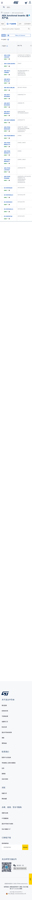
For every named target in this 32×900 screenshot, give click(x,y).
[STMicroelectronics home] (16, 2)
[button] (2, 2)
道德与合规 (5, 813)
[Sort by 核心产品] (31, 46)
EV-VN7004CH (8, 202)
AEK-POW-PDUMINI (7, 177)
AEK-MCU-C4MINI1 (7, 71)
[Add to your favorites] (8, 39)
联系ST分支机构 (6, 757)
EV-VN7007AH (8, 216)
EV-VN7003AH (8, 188)
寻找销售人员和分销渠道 (8, 763)
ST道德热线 (5, 818)
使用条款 (6, 887)
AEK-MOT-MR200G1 (7, 112)
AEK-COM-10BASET (7, 56)
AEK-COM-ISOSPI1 (9, 63)
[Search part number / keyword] (29, 29)
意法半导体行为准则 (7, 823)
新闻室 (4, 773)
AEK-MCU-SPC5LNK (7, 80)
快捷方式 (4, 793)
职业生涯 (4, 727)
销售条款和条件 (14, 887)
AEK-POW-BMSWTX (7, 160)
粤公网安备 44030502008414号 (17, 893)
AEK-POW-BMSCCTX (7, 143)
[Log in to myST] (30, 2)
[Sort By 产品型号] (7, 46)
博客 (3, 738)
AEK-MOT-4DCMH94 (7, 95)
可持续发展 (5, 716)
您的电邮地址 (5, 843)
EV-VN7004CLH (8, 209)
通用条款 (4, 743)
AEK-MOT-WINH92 (9, 120)
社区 (3, 768)
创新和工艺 (5, 721)
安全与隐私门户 (6, 829)
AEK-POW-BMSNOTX (7, 152)
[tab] (2, 24)
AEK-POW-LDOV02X (7, 169)
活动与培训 (5, 779)
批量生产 (6, 59)
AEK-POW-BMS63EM (7, 128)
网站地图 (4, 798)
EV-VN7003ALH (8, 195)
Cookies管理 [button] (18, 888)
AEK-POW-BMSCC (9, 135)
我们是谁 (4, 705)
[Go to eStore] (26, 3)
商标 (20, 887)
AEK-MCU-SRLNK (9, 87)
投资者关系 (5, 711)
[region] (24, 361)
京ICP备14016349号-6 (16, 892)
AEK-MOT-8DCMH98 (7, 104)
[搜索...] (4, 7)
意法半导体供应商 (7, 732)
